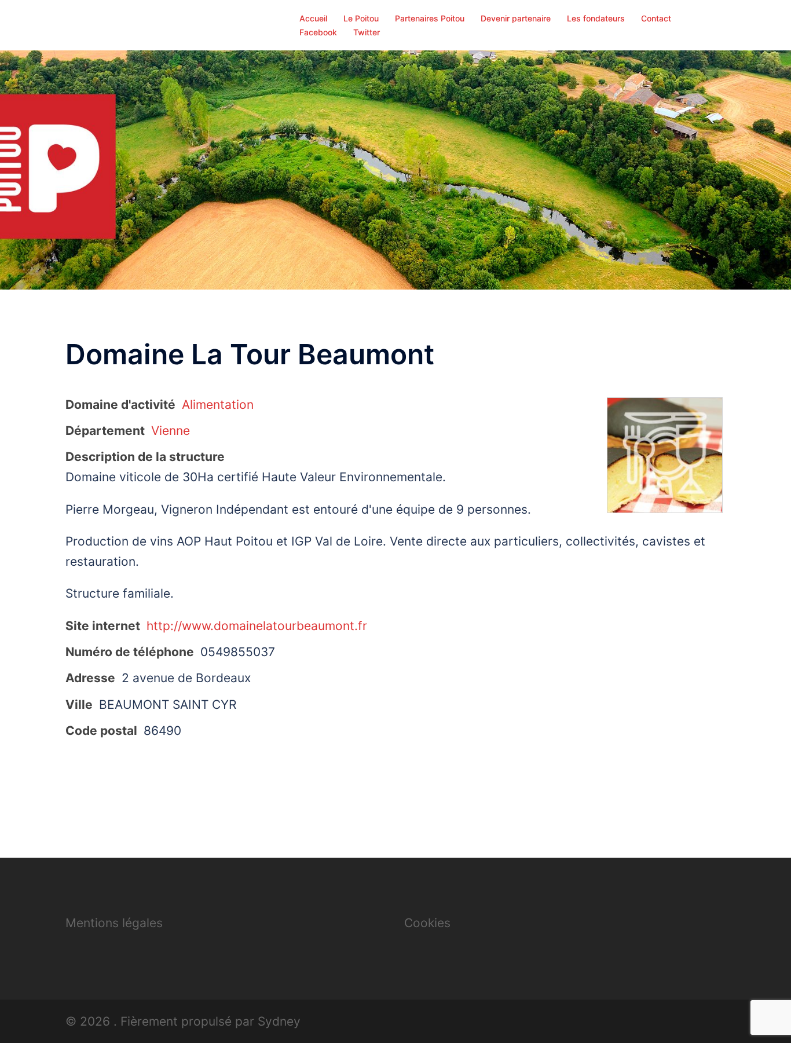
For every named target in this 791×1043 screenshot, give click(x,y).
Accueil (313, 18)
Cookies (427, 923)
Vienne (170, 430)
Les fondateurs (596, 18)
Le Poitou (361, 18)
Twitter (366, 32)
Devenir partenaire (516, 18)
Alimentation (218, 404)
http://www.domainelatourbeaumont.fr (257, 626)
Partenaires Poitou (429, 18)
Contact (656, 18)
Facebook (318, 32)
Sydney (279, 1021)
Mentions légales (114, 923)
